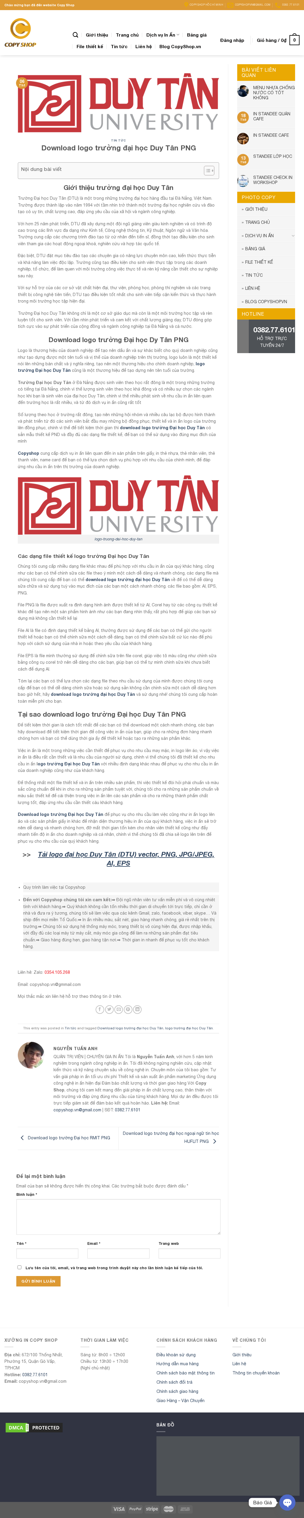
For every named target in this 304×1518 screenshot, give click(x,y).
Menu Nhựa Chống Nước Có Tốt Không (274, 92)
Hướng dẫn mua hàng (177, 1363)
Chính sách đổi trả (174, 1382)
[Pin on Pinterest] (128, 1009)
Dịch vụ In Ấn (160, 34)
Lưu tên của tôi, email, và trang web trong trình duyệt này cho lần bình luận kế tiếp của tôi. (114, 1268)
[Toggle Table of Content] (206, 171)
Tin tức (119, 46)
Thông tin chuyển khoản (256, 1373)
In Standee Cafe (271, 135)
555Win (6, 1318)
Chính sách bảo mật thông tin (185, 1373)
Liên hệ (143, 46)
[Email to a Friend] (118, 1009)
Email (93, 1243)
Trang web (169, 1243)
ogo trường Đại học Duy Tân (69, 763)
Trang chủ (127, 34)
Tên (21, 1243)
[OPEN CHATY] (287, 1503)
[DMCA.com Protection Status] (34, 1427)
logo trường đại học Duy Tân (189, 1028)
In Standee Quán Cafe (271, 116)
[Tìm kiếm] (75, 35)
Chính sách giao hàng (177, 1391)
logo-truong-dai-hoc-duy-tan (118, 539)
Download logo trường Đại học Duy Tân (60, 814)
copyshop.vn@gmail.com (77, 1110)
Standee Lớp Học (272, 156)
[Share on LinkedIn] (137, 1009)
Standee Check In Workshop (272, 180)
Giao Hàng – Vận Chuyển (180, 1400)
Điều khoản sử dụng (176, 1354)
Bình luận (26, 1194)
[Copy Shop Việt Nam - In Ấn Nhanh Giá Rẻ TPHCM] (34, 33)
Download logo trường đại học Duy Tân (130, 1028)
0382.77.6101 (127, 1110)
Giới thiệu (97, 34)
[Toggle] (293, 235)
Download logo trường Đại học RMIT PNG (68, 1138)
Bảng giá (197, 34)
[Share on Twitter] (109, 1009)
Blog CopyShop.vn (180, 46)
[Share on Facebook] (100, 1009)
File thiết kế (90, 46)
